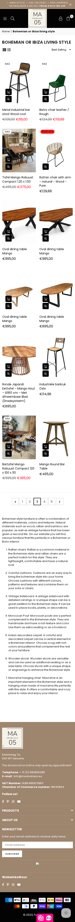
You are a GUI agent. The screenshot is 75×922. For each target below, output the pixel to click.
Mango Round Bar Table (52, 466)
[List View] (9, 49)
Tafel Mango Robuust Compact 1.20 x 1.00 (17, 179)
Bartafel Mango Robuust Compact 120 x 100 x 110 (18, 468)
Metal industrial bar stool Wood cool (16, 112)
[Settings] (60, 18)
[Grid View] (4, 49)
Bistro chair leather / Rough (54, 112)
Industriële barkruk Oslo (52, 386)
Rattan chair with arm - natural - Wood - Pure (55, 181)
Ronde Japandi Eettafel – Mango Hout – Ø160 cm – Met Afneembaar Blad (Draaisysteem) (18, 392)
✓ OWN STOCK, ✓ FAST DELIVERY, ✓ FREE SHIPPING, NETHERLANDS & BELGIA (37, 4)
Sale (7, 63)
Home (6, 31)
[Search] (12, 18)
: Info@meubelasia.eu (27, 776)
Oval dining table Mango (14, 251)
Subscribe (12, 853)
